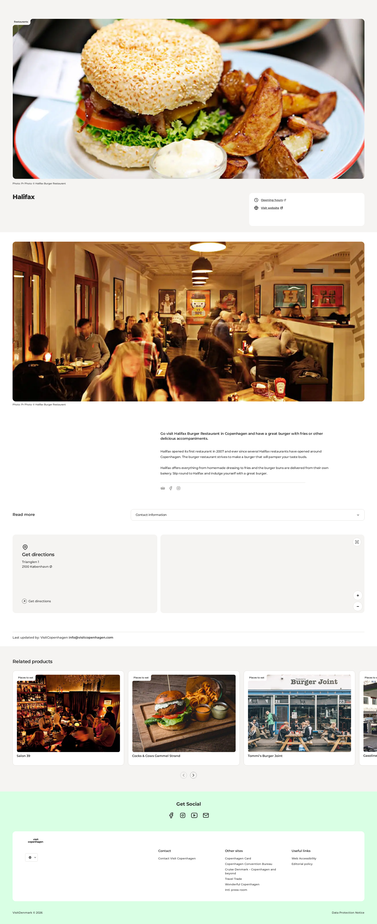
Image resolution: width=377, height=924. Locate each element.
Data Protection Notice (348, 912)
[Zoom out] (357, 606)
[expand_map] (357, 542)
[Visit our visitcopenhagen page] (171, 815)
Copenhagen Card (238, 858)
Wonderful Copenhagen (242, 884)
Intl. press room (236, 890)
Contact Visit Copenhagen (177, 858)
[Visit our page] (182, 815)
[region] (262, 574)
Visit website (270, 208)
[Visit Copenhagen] (35, 841)
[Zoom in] (357, 595)
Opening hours (272, 200)
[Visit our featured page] (194, 815)
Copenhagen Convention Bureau (248, 864)
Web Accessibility (304, 858)
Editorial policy (302, 864)
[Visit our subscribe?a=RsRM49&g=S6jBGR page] (205, 815)
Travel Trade (233, 879)
